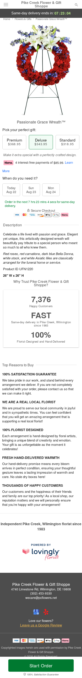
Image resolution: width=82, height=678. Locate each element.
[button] (73, 668)
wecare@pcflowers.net (41, 597)
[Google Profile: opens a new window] (36, 612)
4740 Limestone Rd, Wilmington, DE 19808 (41, 589)
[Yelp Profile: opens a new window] (46, 612)
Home (6, 19)
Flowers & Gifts (23, 19)
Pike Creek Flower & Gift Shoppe (41, 4)
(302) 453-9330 (41, 593)
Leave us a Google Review (41, 625)
